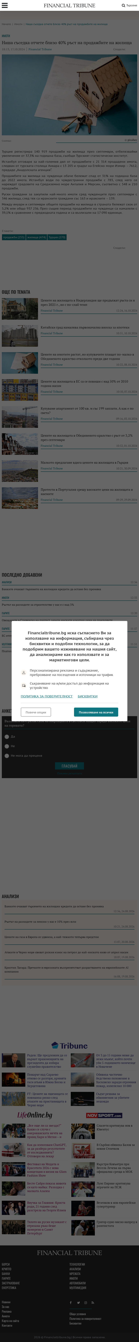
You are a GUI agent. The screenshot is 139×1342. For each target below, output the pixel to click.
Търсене (131, 5)
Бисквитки (87, 696)
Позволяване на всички (96, 712)
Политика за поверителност (47, 696)
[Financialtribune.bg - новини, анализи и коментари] (69, 5)
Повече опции (36, 712)
